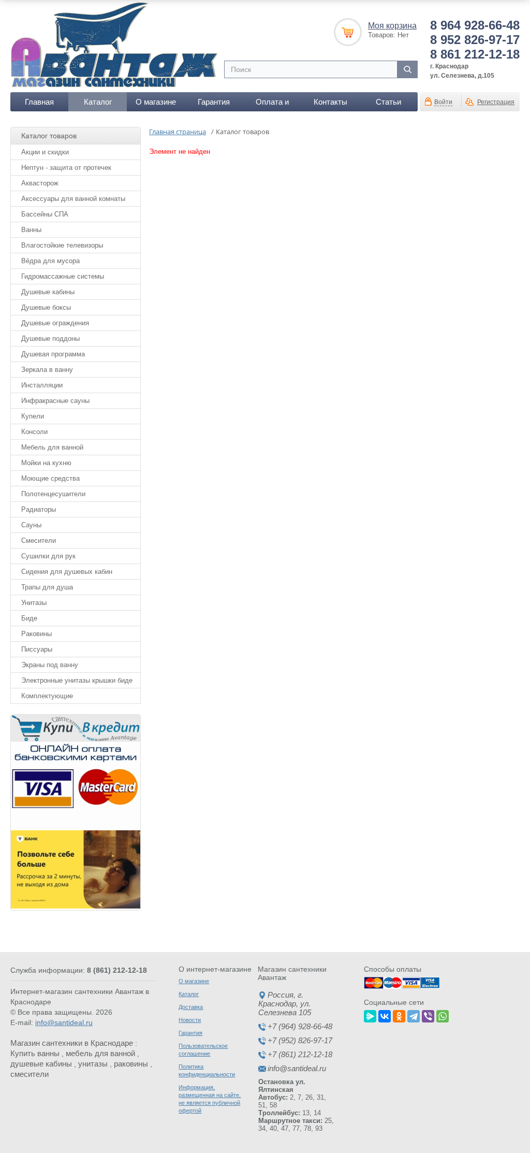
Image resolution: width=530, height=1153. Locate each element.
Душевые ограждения (55, 323)
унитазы (93, 1063)
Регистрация (495, 102)
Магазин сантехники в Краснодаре (71, 1043)
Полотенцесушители (53, 494)
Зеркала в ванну (47, 369)
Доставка (191, 1007)
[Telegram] (413, 1014)
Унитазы (34, 603)
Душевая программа (53, 354)
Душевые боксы (46, 307)
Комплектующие (47, 696)
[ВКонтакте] (384, 1014)
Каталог (98, 101)
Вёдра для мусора (50, 261)
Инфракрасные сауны (55, 401)
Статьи (388, 101)
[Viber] (428, 1014)
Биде (29, 618)
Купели (32, 416)
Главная (39, 101)
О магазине (156, 101)
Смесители (38, 540)
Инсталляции (42, 385)
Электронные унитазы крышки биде (76, 680)
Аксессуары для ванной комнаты (73, 199)
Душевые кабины (48, 292)
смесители (29, 1074)
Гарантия (214, 101)
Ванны (31, 230)
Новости (190, 1020)
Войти (443, 102)
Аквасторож (39, 183)
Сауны (31, 525)
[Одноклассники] (399, 1014)
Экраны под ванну (49, 665)
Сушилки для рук (48, 556)
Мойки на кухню (46, 463)
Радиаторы (38, 509)
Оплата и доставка (272, 104)
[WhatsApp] (442, 1014)
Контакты (330, 101)
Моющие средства (50, 478)
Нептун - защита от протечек (66, 167)
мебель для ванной (100, 1053)
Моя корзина (392, 25)
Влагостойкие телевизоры (62, 245)
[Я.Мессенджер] (370, 1014)
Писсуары (36, 649)
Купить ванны (35, 1053)
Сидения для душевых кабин (66, 571)
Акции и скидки (45, 152)
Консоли (34, 432)
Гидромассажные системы (62, 276)
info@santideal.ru (64, 1022)
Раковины (36, 634)
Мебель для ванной (52, 447)
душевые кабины (41, 1063)
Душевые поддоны (50, 338)
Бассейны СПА (44, 214)
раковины (131, 1063)
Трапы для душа (47, 587)
